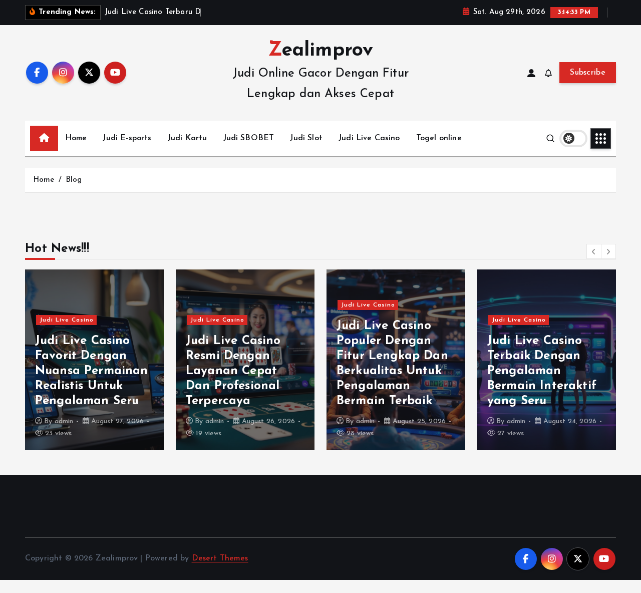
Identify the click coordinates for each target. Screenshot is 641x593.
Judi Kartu (187, 138)
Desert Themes (220, 558)
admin (64, 421)
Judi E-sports (127, 138)
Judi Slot (306, 138)
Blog (74, 180)
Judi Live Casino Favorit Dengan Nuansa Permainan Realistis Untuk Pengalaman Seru (91, 371)
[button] (593, 251)
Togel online (439, 138)
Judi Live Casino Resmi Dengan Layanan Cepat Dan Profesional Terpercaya (233, 371)
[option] (94, 359)
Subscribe (587, 73)
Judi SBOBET (248, 138)
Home (76, 138)
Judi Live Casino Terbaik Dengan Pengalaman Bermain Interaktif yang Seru (541, 371)
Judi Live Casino (369, 138)
